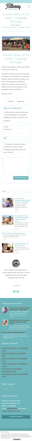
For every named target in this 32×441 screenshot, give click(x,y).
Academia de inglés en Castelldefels (15, 348)
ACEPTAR (17, 439)
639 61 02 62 (12, 408)
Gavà (4, 351)
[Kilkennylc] (13, 8)
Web (5, 138)
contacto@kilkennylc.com (11, 411)
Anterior (10, 101)
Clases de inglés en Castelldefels (14, 353)
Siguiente (21, 101)
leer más (17, 211)
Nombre (6, 121)
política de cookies (15, 437)
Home (12, 25)
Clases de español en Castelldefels (15, 359)
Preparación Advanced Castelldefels (15, 374)
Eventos (18, 25)
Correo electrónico (7, 129)
